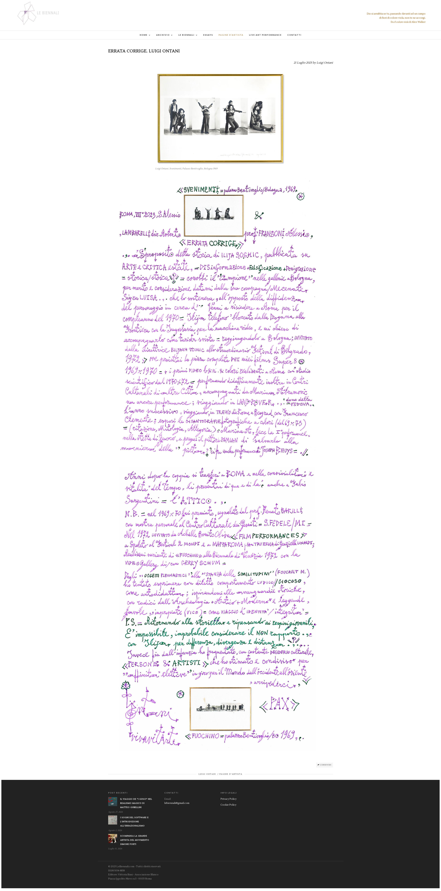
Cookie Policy (228, 804)
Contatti (294, 35)
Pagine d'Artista (230, 774)
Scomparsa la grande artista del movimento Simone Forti (134, 840)
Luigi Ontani (207, 774)
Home (143, 35)
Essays (208, 35)
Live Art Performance (265, 35)
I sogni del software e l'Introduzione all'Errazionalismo (134, 821)
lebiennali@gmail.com (176, 803)
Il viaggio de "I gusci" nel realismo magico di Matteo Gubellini (136, 803)
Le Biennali (186, 35)
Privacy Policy (228, 799)
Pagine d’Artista (231, 35)
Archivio (163, 35)
